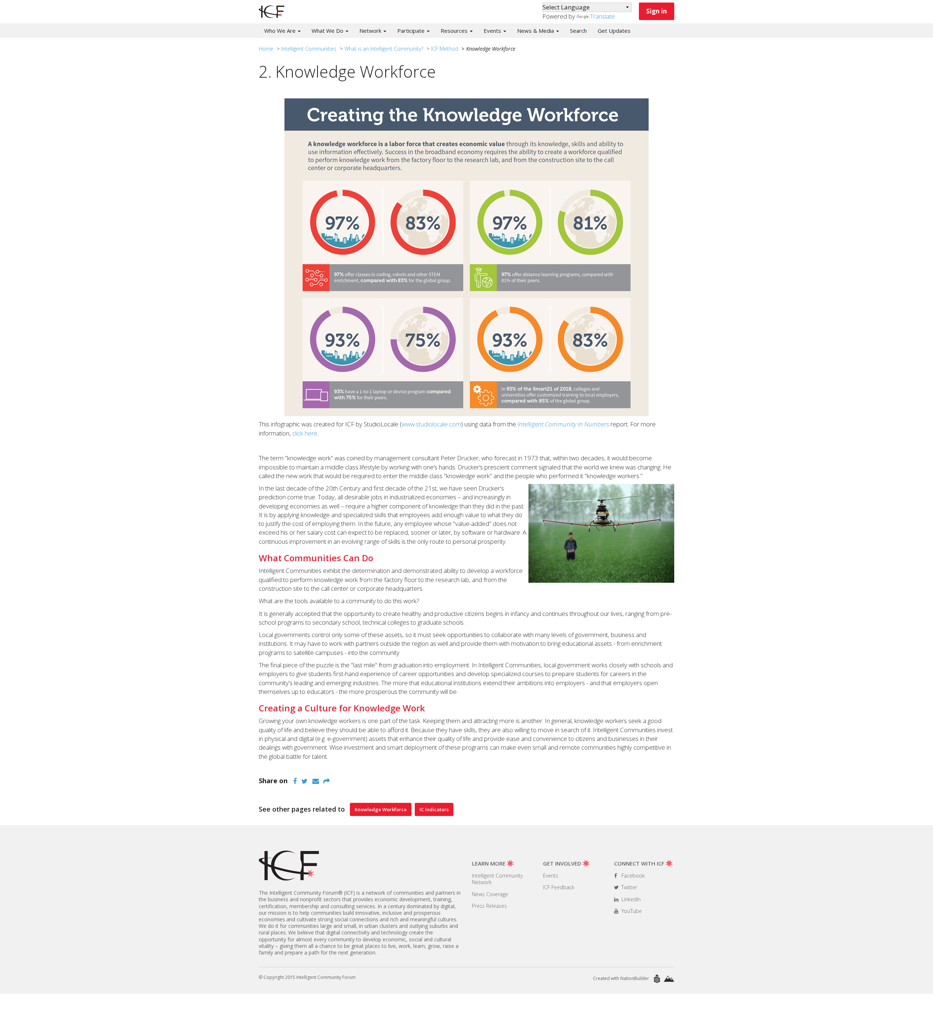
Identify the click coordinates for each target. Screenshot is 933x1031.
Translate (602, 16)
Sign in (656, 11)
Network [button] (371, 30)
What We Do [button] (328, 30)
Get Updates (614, 30)
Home (266, 48)
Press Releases (489, 905)
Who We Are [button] (280, 30)
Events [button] (493, 30)
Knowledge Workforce (381, 809)
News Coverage (490, 894)
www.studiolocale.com (431, 424)
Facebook (632, 875)
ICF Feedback (558, 887)
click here (304, 433)
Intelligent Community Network (497, 879)
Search (578, 30)
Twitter (628, 887)
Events (550, 875)
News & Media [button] (536, 30)
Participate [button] (411, 30)
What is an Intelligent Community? (383, 48)
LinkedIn (630, 899)
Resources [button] (455, 30)
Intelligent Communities (308, 48)
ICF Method (444, 48)
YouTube (631, 910)
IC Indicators (434, 809)
